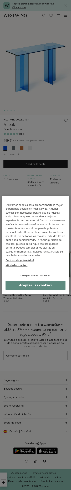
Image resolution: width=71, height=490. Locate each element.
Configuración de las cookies (36, 275)
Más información (16, 265)
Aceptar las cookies (35, 285)
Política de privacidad (20, 260)
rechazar (48, 251)
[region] (35, 245)
